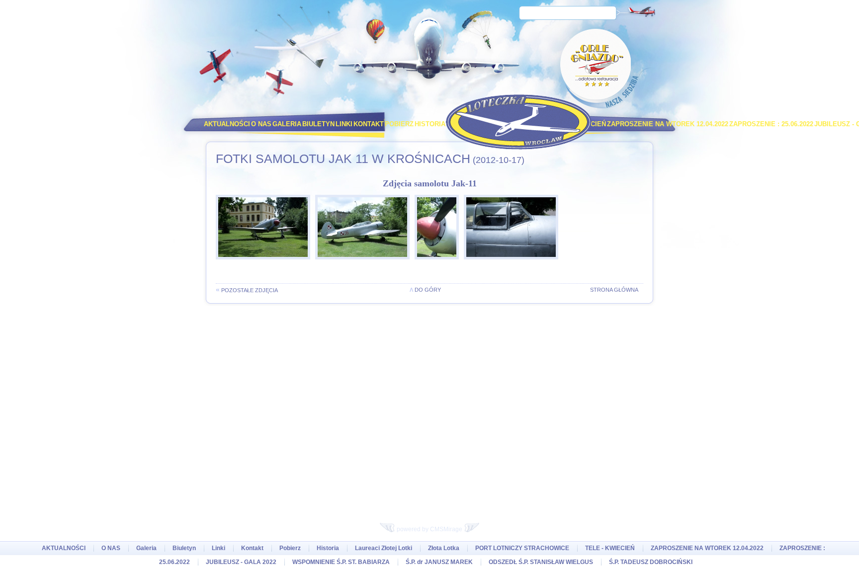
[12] (439, 262)
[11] (513, 262)
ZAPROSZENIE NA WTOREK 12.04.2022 (667, 124)
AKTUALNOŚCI (227, 124)
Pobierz (399, 124)
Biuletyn (318, 124)
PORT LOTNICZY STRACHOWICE (522, 548)
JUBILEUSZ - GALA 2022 (241, 562)
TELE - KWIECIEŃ (610, 548)
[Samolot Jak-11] (265, 262)
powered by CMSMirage (429, 529)
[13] (365, 262)
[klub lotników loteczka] (519, 122)
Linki (344, 124)
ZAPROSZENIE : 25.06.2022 (771, 124)
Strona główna (614, 290)
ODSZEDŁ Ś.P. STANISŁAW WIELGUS (541, 562)
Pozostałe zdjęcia (247, 290)
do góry (425, 290)
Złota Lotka (443, 548)
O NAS (261, 124)
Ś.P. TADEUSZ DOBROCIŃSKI (650, 562)
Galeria (286, 124)
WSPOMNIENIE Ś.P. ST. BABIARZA (341, 562)
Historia (430, 124)
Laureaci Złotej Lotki (383, 548)
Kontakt (368, 124)
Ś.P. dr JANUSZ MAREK (439, 562)
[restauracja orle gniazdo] (597, 68)
